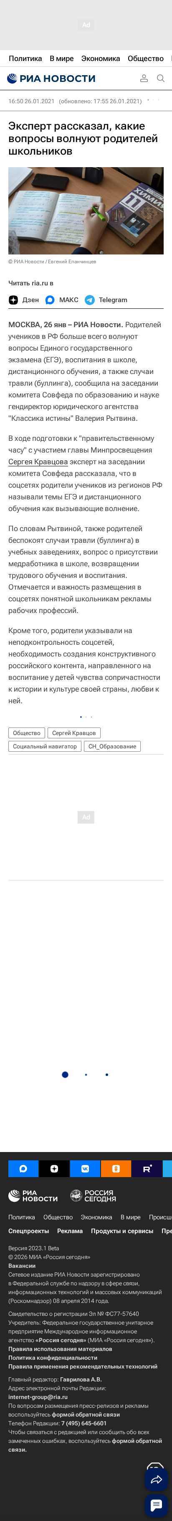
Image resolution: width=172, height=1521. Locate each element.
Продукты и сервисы (122, 1231)
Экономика (96, 1217)
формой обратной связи (86, 1414)
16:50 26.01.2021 (31, 101)
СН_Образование (112, 746)
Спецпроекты (28, 1231)
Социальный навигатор (45, 746)
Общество (26, 733)
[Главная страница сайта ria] (50, 78)
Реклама (70, 1231)
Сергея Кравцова (38, 461)
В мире (131, 1217)
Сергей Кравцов (74, 733)
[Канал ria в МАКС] (23, 1168)
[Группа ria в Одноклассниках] (116, 1168)
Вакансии (21, 1265)
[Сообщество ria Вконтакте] (85, 1168)
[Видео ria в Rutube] (147, 1168)
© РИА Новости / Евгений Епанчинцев (52, 262)
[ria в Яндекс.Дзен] (54, 1168)
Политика (21, 1217)
